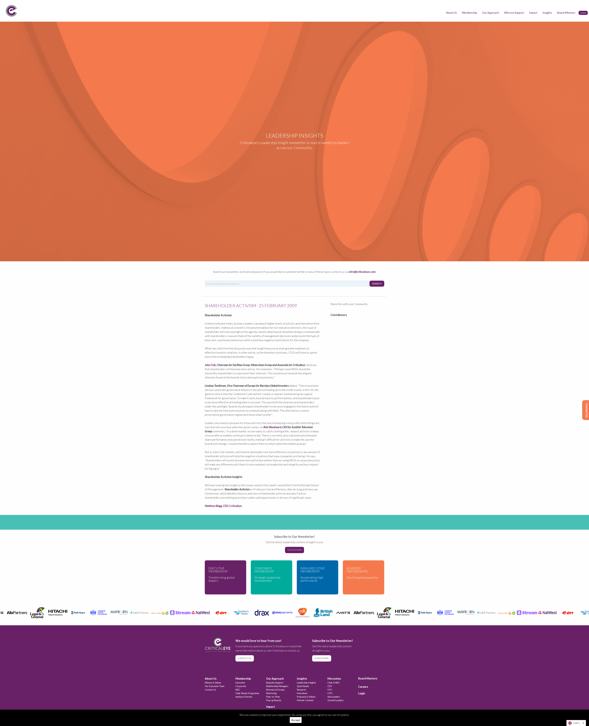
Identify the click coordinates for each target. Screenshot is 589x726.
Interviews (302, 693)
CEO (329, 686)
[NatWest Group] (187, 612)
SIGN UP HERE (294, 550)
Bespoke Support (274, 682)
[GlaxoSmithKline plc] (289, 612)
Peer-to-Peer (273, 696)
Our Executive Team (214, 686)
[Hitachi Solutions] (44, 612)
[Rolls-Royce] (65, 612)
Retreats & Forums (275, 689)
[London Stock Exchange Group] (85, 612)
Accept (295, 720)
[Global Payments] (269, 612)
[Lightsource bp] (146, 612)
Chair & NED (333, 682)
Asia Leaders (333, 696)
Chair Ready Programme (247, 693)
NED (237, 689)
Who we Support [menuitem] (514, 12)
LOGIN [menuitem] (583, 13)
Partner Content (305, 700)
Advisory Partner (243, 696)
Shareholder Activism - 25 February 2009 (251, 305)
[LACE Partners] (126, 612)
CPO (329, 693)
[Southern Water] (228, 612)
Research (301, 689)
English (576, 723)
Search (377, 283)
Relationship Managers (277, 686)
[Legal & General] (24, 612)
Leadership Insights (306, 682)
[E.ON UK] (207, 613)
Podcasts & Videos (306, 696)
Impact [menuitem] (533, 12)
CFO (329, 689)
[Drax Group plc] (248, 612)
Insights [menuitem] (547, 12)
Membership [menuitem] (469, 12)
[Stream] (167, 612)
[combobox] (576, 723)
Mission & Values (213, 682)
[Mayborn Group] (105, 612)
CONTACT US (244, 658)
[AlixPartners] (350, 612)
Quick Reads (303, 686)
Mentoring (271, 693)
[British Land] (309, 612)
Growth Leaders (335, 700)
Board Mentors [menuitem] (566, 12)
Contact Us (587, 410)
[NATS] (330, 612)
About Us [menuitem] (451, 12)
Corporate (240, 686)
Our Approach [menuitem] (490, 12)
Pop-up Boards (273, 700)
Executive (240, 682)
